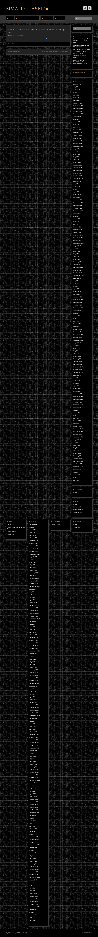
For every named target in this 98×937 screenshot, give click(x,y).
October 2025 (77, 111)
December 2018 (78, 332)
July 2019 (76, 313)
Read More (43, 39)
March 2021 (77, 259)
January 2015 (77, 458)
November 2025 (78, 108)
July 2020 (76, 281)
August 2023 (77, 181)
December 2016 (78, 396)
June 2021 (76, 251)
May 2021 (76, 254)
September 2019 (78, 308)
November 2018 (78, 334)
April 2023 (76, 192)
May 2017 (76, 383)
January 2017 (77, 394)
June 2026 (76, 89)
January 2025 (77, 135)
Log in (75, 504)
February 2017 (77, 391)
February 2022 (77, 229)
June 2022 (76, 219)
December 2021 (78, 235)
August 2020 (77, 278)
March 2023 (77, 194)
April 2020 (76, 289)
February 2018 (77, 359)
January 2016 (77, 426)
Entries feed (77, 507)
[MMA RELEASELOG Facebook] (89, 8)
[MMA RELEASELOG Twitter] (85, 8)
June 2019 (76, 316)
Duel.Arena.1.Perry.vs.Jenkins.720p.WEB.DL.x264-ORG (81, 40)
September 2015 (78, 437)
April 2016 (76, 418)
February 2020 (77, 294)
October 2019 (77, 305)
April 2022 (76, 224)
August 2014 (77, 469)
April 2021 (76, 256)
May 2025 (76, 124)
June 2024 (76, 154)
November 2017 (78, 367)
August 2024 (77, 149)
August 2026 (77, 84)
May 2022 (76, 221)
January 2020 (77, 297)
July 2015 (76, 442)
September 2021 (78, 243)
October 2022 (77, 208)
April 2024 (76, 159)
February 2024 (77, 165)
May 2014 (76, 477)
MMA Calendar (47, 18)
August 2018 (77, 342)
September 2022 (78, 211)
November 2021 (78, 237)
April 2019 (76, 321)
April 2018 (76, 353)
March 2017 (77, 388)
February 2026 (77, 100)
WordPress (76, 527)
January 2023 (77, 200)
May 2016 (76, 415)
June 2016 (76, 413)
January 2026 (77, 103)
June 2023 (76, 186)
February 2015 (77, 456)
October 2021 (77, 240)
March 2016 (77, 421)
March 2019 (77, 324)
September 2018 (78, 340)
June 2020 (76, 283)
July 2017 (76, 378)
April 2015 (76, 450)
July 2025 (76, 119)
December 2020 (78, 267)
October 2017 (77, 369)
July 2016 (76, 410)
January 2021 (77, 264)
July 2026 (76, 87)
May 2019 (76, 318)
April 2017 (76, 386)
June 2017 (76, 380)
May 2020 (76, 286)
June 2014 (76, 474)
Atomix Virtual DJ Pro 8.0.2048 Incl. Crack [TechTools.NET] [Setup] (80, 61)
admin (21, 35)
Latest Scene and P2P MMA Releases (28, 18)
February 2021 (77, 262)
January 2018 (77, 361)
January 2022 (77, 232)
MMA (13, 43)
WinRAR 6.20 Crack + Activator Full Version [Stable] (80, 55)
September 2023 (78, 178)
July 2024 (76, 151)
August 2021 (77, 246)
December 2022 (78, 203)
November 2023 (78, 173)
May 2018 (76, 351)
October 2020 (77, 272)
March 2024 (77, 162)
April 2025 (76, 127)
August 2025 (77, 116)
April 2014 (76, 480)
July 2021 (76, 248)
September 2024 (78, 146)
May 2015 (76, 448)
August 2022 (77, 213)
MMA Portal (60, 18)
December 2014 (78, 461)
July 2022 (76, 216)
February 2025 (77, 132)
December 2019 (78, 299)
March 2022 (77, 227)
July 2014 (76, 472)
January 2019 (77, 329)
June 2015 (76, 445)
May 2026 (76, 92)
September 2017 (78, 372)
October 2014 (77, 464)
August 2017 (77, 375)
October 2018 (77, 337)
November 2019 (78, 302)
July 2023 (76, 184)
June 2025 (76, 122)
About (10, 18)
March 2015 (77, 453)
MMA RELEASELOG (28, 8)
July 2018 (76, 345)
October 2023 (77, 176)
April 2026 (76, 95)
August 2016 (77, 407)
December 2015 (78, 429)
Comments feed (78, 509)
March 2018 (77, 356)
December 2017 (78, 364)
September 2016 (78, 404)
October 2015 (77, 434)
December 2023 (78, 170)
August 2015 (77, 440)
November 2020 (78, 270)
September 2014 (78, 466)
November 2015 (78, 431)
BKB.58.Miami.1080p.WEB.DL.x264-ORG (81, 46)
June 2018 (76, 348)
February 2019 (77, 326)
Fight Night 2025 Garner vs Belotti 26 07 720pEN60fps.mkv (55, 51)
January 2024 (77, 167)
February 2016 (77, 423)
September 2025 (78, 114)
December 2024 (78, 138)
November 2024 (78, 141)
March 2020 (77, 291)
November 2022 (78, 205)
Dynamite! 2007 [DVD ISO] (14, 51)
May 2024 (76, 157)
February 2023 (77, 197)
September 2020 (78, 275)
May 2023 (76, 189)
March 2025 (77, 130)
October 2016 (77, 402)
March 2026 (77, 97)
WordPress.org (77, 512)
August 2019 (77, 310)
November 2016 (78, 399)
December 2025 (78, 105)
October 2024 (77, 143)
